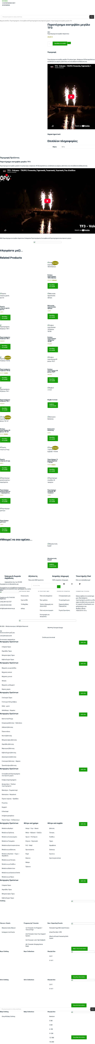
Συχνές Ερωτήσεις (64, 610)
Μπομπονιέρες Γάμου (8, 655)
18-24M (51, 1042)
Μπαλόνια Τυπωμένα (8, 841)
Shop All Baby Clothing (8, 1016)
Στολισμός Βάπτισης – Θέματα (11, 761)
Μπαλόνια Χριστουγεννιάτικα (11, 845)
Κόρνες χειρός (6, 689)
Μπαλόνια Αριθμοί (7, 828)
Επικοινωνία (24, 596)
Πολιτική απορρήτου (46, 596)
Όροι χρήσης (44, 600)
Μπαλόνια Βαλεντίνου (8, 868)
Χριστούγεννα (30, 849)
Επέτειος (52, 849)
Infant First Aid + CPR (55, 932)
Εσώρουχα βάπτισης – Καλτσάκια (12, 723)
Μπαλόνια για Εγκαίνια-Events (11, 872)
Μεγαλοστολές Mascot (8, 928)
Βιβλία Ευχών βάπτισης (9, 752)
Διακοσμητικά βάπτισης (9, 757)
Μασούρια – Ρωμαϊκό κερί (10, 790)
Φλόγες (4, 680)
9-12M (51, 1033)
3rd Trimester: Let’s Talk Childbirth (35, 940)
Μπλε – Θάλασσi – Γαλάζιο (34, 832)
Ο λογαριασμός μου (64, 596)
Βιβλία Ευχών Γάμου (8, 659)
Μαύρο (28, 862)
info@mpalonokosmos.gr (7, 608)
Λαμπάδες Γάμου (7, 651)
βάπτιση (51, 828)
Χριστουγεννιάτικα (55, 858)
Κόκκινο (28, 858)
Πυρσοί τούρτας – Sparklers (10, 798)
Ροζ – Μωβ (29, 845)
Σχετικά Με (24, 600)
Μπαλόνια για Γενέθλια (8, 864)
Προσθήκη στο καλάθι (60, 43)
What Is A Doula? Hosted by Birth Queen (58, 937)
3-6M (50, 1025)
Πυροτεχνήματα (14, 20)
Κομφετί (4, 807)
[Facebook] (64, 584)
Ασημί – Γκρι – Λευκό (32, 828)
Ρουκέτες (5, 803)
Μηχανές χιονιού (7, 676)
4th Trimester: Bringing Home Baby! (34, 945)
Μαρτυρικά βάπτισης (8, 748)
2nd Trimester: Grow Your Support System (36, 935)
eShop (23, 608)
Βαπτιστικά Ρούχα (7, 718)
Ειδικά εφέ (5, 811)
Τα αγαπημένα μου (64, 600)
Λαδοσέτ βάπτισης (7, 727)
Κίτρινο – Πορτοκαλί (32, 841)
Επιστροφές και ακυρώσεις (45, 615)
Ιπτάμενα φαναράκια (8, 815)
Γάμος (51, 841)
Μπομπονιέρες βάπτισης (9, 740)
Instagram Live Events (8, 932)
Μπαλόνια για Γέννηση (8, 860)
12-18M (51, 1037)
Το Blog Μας (24, 604)
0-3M (50, 1020)
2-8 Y (50, 956)
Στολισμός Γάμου (7, 697)
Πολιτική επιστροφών (46, 610)
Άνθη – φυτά (5, 706)
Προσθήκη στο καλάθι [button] (52, 286)
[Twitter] (79, 584)
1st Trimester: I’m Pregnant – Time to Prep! (34, 928)
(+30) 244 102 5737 (5, 601)
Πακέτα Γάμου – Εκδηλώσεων (11, 820)
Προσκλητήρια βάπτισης (9, 765)
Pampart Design (58, 627)
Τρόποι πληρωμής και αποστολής (46, 605)
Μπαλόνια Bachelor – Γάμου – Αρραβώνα (10, 854)
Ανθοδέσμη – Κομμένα (8, 710)
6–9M (51, 1029)
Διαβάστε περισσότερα (52, 405)
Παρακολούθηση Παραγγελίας (64, 605)
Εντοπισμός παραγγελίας (7, 639)
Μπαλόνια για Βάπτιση (8, 849)
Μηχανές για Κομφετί (8, 685)
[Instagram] (72, 584)
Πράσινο (28, 866)
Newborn (52, 1016)
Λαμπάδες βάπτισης (8, 744)
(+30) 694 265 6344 (5, 605)
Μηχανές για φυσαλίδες (9, 668)
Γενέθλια (51, 837)
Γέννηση (51, 832)
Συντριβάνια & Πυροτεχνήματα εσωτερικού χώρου (35, 20)
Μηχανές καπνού (7, 672)
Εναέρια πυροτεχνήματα (9, 780)
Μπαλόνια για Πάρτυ (8, 877)
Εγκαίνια (52, 854)
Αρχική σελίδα (4, 20)
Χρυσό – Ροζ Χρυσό (31, 837)
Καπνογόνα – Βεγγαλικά (9, 794)
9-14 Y (51, 960)
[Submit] (58, 586)
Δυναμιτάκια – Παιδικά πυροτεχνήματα (8, 785)
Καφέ (27, 854)
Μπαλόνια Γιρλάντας (8, 832)
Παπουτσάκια (6, 731)
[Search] (91, 17)
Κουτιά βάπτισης (7, 735)
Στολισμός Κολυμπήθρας (9, 702)
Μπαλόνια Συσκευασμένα (9, 837)
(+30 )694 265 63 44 (6, 635)
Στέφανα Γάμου (6, 647)
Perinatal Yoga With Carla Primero (59, 928)
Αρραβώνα (52, 845)
